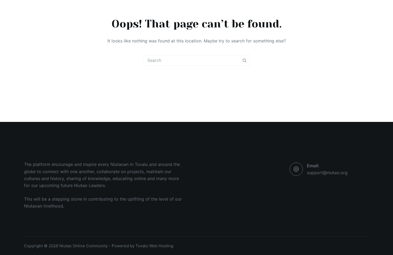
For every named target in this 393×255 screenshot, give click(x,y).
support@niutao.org (327, 172)
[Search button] (244, 60)
